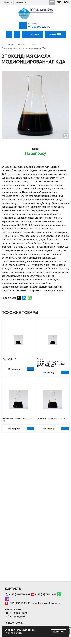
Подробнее (30, 369)
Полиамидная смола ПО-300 (51, 419)
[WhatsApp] (30, 298)
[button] (66, 74)
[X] (19, 298)
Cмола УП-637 (9, 359)
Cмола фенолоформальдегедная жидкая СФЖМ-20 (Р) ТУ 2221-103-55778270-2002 (51, 362)
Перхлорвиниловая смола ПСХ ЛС (17, 420)
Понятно (58, 631)
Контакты (21, 2)
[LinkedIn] (24, 298)
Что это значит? (13, 633)
